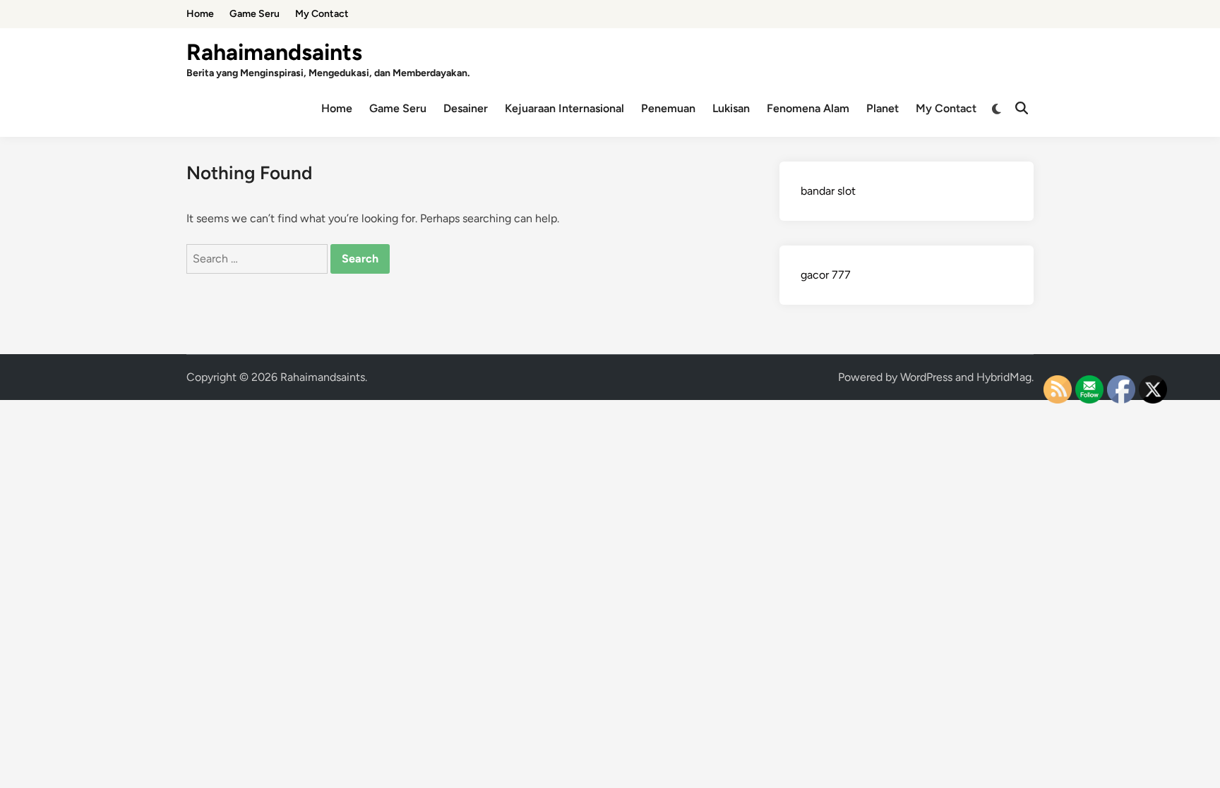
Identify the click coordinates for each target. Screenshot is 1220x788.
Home (200, 14)
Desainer (465, 108)
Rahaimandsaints (274, 52)
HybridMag (1003, 377)
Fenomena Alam (808, 108)
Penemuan (668, 108)
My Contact (322, 14)
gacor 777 (826, 274)
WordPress (926, 377)
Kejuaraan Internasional (564, 108)
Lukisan (731, 108)
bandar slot (828, 191)
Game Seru (254, 14)
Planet (882, 108)
